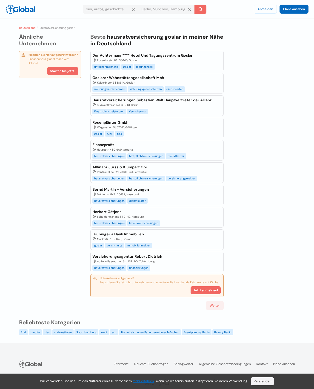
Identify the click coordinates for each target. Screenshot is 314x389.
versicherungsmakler (181, 178)
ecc (114, 332)
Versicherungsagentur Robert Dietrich (127, 256)
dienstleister (174, 89)
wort (104, 332)
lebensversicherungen (143, 223)
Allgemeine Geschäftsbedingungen (225, 364)
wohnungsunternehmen (109, 89)
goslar (127, 67)
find (23, 332)
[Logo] (20, 9)
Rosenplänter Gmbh (110, 122)
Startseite (121, 364)
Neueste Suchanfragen (151, 364)
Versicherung (137, 111)
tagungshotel (144, 67)
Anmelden (265, 9)
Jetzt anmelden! (205, 290)
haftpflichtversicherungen (146, 156)
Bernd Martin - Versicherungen (120, 189)
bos (119, 134)
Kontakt (262, 364)
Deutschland (27, 28)
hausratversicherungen (109, 156)
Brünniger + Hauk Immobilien (118, 234)
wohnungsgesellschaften (146, 89)
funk (109, 134)
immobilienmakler (138, 245)
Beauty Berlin (222, 332)
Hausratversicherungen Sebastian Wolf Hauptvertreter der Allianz (152, 100)
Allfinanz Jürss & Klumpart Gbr (119, 167)
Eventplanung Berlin (197, 332)
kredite (35, 332)
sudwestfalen (63, 332)
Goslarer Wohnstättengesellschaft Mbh (128, 77)
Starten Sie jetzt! (62, 71)
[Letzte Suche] (200, 9)
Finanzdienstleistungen (109, 111)
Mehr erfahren (143, 381)
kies (47, 332)
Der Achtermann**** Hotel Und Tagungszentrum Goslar (142, 55)
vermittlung (114, 245)
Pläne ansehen (294, 9)
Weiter (215, 305)
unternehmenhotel (106, 67)
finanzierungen (138, 268)
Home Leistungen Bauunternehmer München (150, 332)
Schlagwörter (183, 364)
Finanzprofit (103, 144)
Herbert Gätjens (107, 211)
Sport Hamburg (86, 332)
